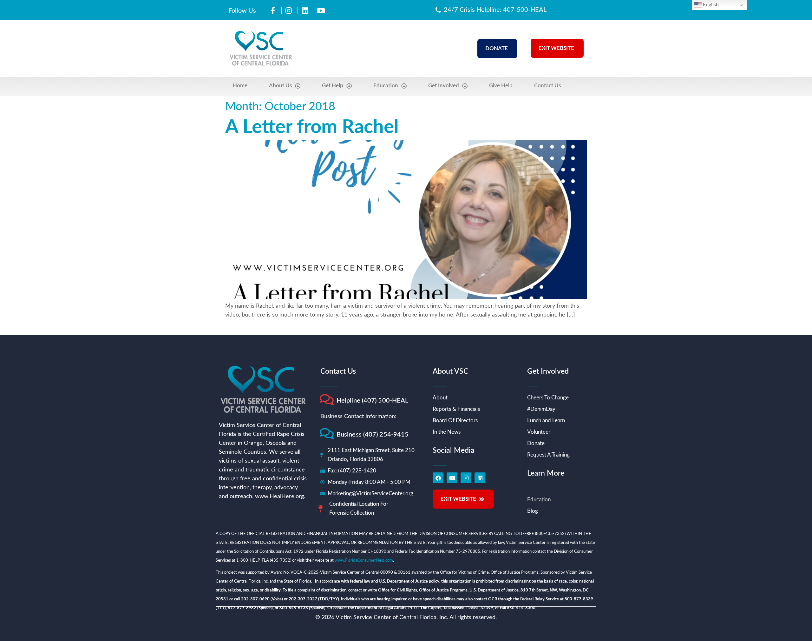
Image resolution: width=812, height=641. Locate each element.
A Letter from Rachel (312, 127)
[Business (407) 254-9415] (326, 433)
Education (385, 85)
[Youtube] (452, 477)
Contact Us (547, 85)
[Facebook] (438, 477)
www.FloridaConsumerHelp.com (364, 560)
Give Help (501, 85)
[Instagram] (466, 477)
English (710, 4)
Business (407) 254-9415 (373, 434)
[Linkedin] (480, 477)
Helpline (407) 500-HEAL (372, 400)
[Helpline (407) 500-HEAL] (326, 399)
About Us (280, 85)
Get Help (332, 85)
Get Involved (443, 85)
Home (240, 85)
